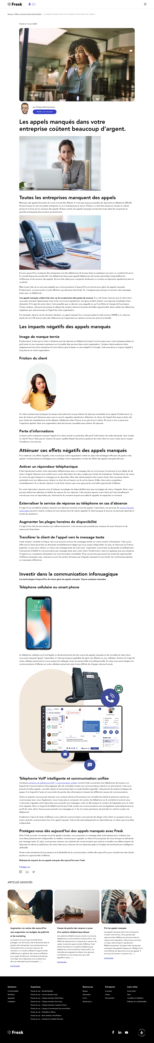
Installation (11, 1002)
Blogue (85, 991)
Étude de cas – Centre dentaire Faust (44, 995)
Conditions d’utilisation (135, 998)
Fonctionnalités (13, 991)
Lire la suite (15, 966)
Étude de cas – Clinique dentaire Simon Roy (46, 1002)
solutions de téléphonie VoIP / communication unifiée (52, 783)
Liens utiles (132, 987)
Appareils (11, 998)
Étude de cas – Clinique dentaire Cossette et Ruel (48, 1005)
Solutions (12, 987)
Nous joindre (109, 998)
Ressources (88, 987)
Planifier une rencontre (45, 112)
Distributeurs (87, 1002)
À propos (108, 991)
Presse (107, 995)
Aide (129, 995)
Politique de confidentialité (136, 1002)
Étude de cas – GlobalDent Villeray (43, 1012)
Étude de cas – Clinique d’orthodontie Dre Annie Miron (50, 1009)
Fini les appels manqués (115, 928)
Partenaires (87, 995)
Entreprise (110, 987)
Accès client (131, 991)
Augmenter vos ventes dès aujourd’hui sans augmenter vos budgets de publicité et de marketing (29, 932)
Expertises (35, 987)
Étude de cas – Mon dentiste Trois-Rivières (46, 1016)
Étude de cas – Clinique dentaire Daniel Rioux (47, 998)
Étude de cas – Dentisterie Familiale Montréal (47, 1019)
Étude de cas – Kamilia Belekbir (42, 991)
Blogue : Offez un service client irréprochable (24, 14)
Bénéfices (11, 995)
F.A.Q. (85, 998)
